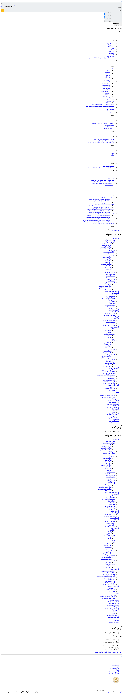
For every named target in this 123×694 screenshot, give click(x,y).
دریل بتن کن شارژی (109, 376)
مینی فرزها (108, 289)
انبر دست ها (107, 344)
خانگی (113, 410)
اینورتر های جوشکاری (108, 397)
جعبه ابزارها (111, 359)
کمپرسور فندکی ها (109, 315)
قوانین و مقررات (114, 673)
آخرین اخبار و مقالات (112, 672)
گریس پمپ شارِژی (113, 417)
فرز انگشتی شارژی (113, 404)
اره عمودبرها (111, 294)
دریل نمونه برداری (106, 264)
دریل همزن (108, 265)
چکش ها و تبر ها (110, 363)
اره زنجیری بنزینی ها (109, 320)
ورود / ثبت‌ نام (117, 23)
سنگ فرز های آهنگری (105, 286)
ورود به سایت (11, 4)
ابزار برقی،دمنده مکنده (112, 291)
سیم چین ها (108, 347)
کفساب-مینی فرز (110, 282)
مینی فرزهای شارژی (109, 383)
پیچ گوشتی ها (111, 354)
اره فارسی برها (110, 296)
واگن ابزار (108, 361)
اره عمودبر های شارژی (108, 369)
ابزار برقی (116, 238)
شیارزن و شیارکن (109, 279)
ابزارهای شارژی (114, 368)
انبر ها (113, 339)
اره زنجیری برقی (110, 240)
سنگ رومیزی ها (110, 277)
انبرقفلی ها (108, 346)
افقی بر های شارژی (109, 373)
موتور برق (112, 323)
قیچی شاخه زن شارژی (112, 407)
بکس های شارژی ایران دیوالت (106, 375)
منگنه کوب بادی (114, 421)
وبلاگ (117, 670)
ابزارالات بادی (115, 311)
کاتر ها (109, 337)
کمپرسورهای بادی (113, 416)
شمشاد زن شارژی (113, 400)
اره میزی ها (111, 301)
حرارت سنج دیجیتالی (109, 388)
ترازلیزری (112, 387)
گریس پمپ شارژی (109, 381)
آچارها (109, 332)
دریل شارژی (111, 378)
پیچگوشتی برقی (106, 257)
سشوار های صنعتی (109, 272)
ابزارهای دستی (114, 230)
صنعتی (113, 412)
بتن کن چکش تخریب (109, 241)
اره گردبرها (111, 299)
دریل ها (113, 255)
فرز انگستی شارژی (113, 402)
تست (117, 392)
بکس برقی (112, 250)
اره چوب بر (108, 335)
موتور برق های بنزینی (108, 325)
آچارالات (112, 328)
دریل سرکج (108, 260)
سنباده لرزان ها (110, 274)
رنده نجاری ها (111, 308)
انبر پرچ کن (108, 342)
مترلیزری (112, 390)
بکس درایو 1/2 (107, 352)
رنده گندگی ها (111, 306)
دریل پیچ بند (108, 259)
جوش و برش (115, 393)
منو (120, 31)
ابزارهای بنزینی (114, 318)
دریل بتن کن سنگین (105, 248)
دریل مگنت (108, 262)
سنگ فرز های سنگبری (104, 288)
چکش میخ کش (107, 366)
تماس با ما (115, 665)
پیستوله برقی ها (110, 253)
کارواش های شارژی (109, 380)
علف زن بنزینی (110, 322)
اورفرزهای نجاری (110, 305)
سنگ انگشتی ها (110, 276)
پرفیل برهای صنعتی (109, 252)
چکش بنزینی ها (114, 398)
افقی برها (112, 303)
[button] (100, 690)
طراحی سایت (118, 691)
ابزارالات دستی (114, 317)
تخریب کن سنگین (106, 245)
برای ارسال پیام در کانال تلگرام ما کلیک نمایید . (108, 652)
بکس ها (113, 349)
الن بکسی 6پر (107, 351)
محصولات (116, 419)
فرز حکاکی (111, 281)
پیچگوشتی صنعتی (106, 357)
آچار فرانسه (107, 330)
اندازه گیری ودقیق (113, 385)
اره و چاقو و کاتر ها (109, 334)
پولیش (109, 284)
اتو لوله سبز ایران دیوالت (107, 395)
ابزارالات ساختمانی (109, 313)
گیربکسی (108, 269)
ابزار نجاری (115, 293)
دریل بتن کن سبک (106, 247)
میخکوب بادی (115, 422)
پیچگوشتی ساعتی (106, 356)
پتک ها (109, 364)
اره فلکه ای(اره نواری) (108, 298)
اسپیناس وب (109, 691)
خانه (121, 230)
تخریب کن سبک (106, 243)
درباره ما (116, 666)
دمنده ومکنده (111, 270)
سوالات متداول (114, 668)
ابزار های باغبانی (114, 310)
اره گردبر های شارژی (108, 371)
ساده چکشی (107, 267)
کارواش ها (115, 409)
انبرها (113, 340)
